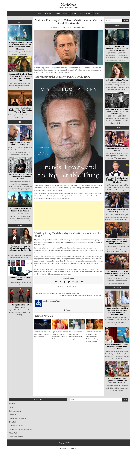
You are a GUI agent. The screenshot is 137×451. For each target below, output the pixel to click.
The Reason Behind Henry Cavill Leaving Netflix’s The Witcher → (81, 295)
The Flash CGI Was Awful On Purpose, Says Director (20, 210)
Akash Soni (81, 27)
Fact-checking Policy (16, 426)
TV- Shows (47, 13)
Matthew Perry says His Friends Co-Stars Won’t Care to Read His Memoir (68, 22)
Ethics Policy (13, 422)
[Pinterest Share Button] (64, 281)
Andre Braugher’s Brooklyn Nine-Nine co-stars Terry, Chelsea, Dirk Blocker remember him (117, 311)
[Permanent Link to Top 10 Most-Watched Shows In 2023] (117, 139)
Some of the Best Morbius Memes (20, 278)
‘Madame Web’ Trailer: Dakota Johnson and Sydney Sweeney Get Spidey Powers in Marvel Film (20, 77)
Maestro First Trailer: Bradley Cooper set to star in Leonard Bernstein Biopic (117, 111)
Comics (65, 13)
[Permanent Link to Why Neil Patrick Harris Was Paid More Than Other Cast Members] (117, 168)
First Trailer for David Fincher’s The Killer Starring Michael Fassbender (117, 48)
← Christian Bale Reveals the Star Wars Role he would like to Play (56, 293)
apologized (54, 67)
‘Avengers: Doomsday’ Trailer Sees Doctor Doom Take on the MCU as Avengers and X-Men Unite (20, 46)
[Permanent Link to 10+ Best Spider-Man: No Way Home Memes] (20, 295)
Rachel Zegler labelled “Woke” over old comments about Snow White (117, 346)
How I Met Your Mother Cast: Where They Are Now (117, 211)
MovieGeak (68, 4)
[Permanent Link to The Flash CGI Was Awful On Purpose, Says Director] (20, 199)
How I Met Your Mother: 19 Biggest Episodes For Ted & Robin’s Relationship (117, 241)
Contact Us (12, 407)
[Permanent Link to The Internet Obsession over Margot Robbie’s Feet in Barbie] (42, 324)
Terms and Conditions (16, 437)
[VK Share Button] (81, 281)
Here (87, 76)
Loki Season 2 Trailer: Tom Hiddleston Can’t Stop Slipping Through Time (20, 110)
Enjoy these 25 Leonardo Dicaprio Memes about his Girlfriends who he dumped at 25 (20, 249)
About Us (12, 403)
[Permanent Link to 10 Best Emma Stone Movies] (117, 70)
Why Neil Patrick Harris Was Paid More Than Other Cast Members (117, 180)
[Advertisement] (68, 215)
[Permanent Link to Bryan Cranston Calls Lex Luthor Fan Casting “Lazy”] (20, 133)
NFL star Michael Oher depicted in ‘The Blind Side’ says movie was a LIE (116, 380)
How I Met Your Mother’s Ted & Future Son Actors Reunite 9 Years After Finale (117, 273)
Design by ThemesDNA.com (68, 448)
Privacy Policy (13, 433)
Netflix (74, 13)
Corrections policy (15, 411)
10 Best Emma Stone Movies (117, 80)
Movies (58, 13)
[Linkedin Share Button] (77, 281)
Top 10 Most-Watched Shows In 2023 (117, 149)
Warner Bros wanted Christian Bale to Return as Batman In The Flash (20, 176)
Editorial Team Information (18, 418)
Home (39, 13)
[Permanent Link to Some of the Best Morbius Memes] (20, 268)
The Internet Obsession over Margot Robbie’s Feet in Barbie (42, 334)
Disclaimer (12, 414)
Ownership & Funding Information (20, 429)
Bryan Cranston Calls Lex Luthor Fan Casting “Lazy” (20, 143)
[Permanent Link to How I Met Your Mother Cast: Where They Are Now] (117, 200)
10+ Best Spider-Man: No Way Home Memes (20, 306)
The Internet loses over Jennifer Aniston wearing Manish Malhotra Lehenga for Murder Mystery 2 (94, 336)
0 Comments (122, 53)
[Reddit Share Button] (68, 281)
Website (68, 310)
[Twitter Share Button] (56, 281)
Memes (97, 13)
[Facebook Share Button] (60, 281)
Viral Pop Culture (85, 13)
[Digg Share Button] (73, 281)
